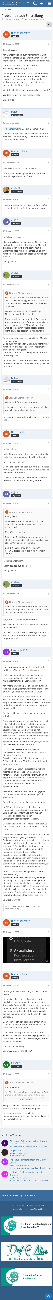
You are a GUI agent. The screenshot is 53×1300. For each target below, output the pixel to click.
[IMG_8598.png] (26, 950)
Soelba (12, 1178)
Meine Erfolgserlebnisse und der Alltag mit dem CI (29, 1146)
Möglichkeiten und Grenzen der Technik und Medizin (30, 1168)
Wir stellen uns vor (17, 1155)
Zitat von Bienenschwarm (21, 293)
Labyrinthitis (16, 1150)
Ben (11, 1144)
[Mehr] (48, 44)
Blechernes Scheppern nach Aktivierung (29, 1141)
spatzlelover (15, 1165)
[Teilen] (49, 24)
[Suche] (35, 3)
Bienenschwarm (12, 19)
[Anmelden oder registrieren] (42, 3)
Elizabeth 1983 (32, 906)
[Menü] (49, 3)
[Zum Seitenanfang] (48, 1296)
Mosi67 (13, 1153)
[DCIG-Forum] (16, 3)
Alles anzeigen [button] (26, 1099)
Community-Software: (26, 1205)
